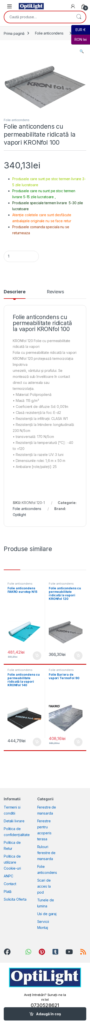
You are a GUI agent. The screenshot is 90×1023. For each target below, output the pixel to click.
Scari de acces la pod (44, 886)
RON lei (79, 39)
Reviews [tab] (55, 292)
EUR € (78, 30)
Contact (10, 884)
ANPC (8, 876)
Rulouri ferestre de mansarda (46, 853)
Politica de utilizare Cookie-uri (12, 862)
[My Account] (73, 6)
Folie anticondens (49, 33)
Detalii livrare (14, 821)
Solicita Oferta (15, 899)
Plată (8, 891)
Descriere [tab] (15, 292)
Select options (35, 655)
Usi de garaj (46, 914)
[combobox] (38, 17)
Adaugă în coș (48, 1014)
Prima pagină (14, 33)
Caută (79, 17)
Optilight (19, 515)
